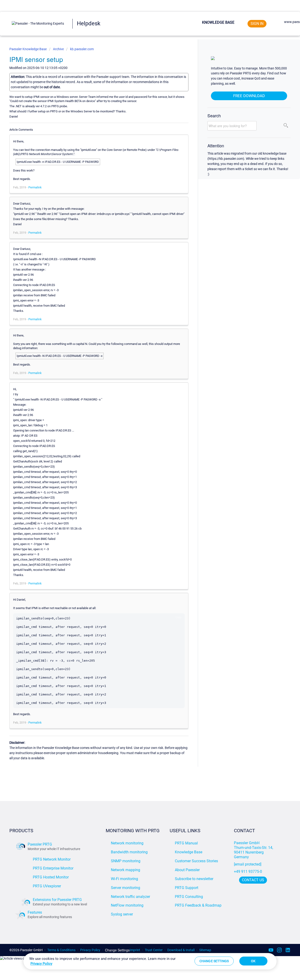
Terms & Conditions (61, 950)
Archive (58, 49)
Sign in (257, 23)
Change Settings (117, 950)
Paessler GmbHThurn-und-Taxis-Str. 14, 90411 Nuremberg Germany (254, 850)
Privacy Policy (90, 950)
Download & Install (181, 950)
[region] (150, 961)
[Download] (141, 439)
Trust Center (154, 950)
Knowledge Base (218, 22)
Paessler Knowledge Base (28, 49)
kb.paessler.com (82, 49)
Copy (178, 617)
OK (253, 961)
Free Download (249, 95)
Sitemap (205, 950)
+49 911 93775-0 (248, 871)
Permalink (35, 187)
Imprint (135, 950)
